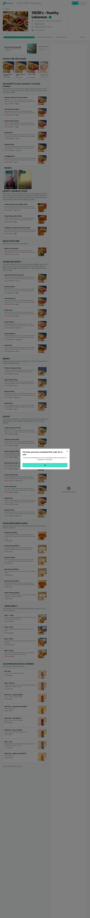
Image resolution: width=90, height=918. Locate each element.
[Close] (67, 451)
